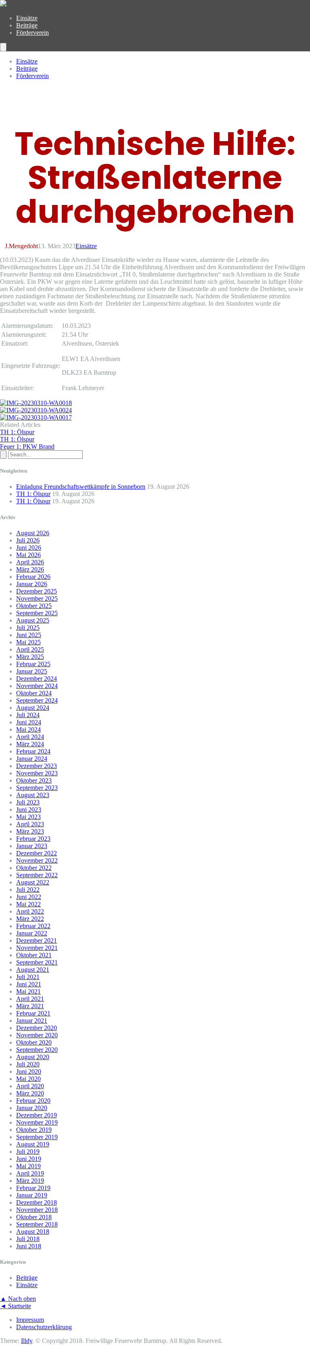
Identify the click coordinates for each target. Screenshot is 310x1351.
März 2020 (30, 1093)
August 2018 (32, 1231)
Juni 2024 (28, 722)
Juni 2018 (28, 1246)
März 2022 (30, 918)
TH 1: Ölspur (33, 493)
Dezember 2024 (36, 678)
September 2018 (37, 1224)
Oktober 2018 (34, 1217)
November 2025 (37, 598)
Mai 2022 (28, 904)
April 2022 (30, 911)
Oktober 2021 (34, 955)
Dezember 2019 (36, 1115)
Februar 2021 (33, 1013)
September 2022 (37, 875)
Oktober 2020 (34, 1042)
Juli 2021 (28, 976)
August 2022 (32, 882)
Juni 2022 (28, 896)
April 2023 (30, 824)
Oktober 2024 (34, 693)
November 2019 (37, 1122)
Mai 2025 (28, 642)
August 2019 (32, 1144)
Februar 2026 (33, 576)
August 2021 (32, 969)
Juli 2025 (28, 627)
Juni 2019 (28, 1158)
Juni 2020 (28, 1071)
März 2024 (30, 744)
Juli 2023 (28, 802)
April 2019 (30, 1173)
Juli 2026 (28, 540)
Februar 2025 (33, 664)
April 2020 (30, 1086)
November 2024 (37, 685)
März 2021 (30, 1006)
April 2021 (30, 998)
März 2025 (30, 656)
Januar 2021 (31, 1020)
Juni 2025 (28, 634)
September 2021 (37, 962)
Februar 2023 (33, 838)
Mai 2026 (28, 554)
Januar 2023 (31, 845)
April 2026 (30, 562)
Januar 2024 (31, 758)
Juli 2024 (28, 714)
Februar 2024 (33, 751)
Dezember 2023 (36, 765)
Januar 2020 (31, 1107)
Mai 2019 (28, 1166)
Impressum (30, 1319)
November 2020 (37, 1035)
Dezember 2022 (36, 853)
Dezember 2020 (36, 1027)
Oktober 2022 (34, 867)
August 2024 (32, 707)
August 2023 (32, 795)
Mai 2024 (28, 729)
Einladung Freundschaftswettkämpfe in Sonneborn (80, 486)
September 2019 (37, 1137)
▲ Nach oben (18, 1298)
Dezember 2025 (36, 591)
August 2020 (32, 1056)
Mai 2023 (28, 816)
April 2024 (30, 736)
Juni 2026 (28, 547)
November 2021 (37, 947)
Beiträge (27, 25)
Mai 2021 (28, 991)
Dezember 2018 (36, 1202)
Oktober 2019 (34, 1129)
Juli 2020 (28, 1064)
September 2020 (37, 1049)
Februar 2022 (33, 925)
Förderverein (32, 32)
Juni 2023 (28, 809)
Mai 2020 (28, 1078)
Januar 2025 (31, 671)
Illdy (26, 1340)
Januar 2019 (31, 1195)
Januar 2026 (31, 584)
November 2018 (37, 1209)
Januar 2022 (31, 933)
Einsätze (27, 18)
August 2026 (32, 533)
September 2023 (37, 787)
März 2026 (30, 569)
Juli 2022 (28, 889)
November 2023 (37, 773)
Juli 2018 (28, 1238)
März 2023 (30, 831)
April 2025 (30, 649)
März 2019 (30, 1180)
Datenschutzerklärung (44, 1327)
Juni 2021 (28, 984)
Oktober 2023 (34, 780)
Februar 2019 (33, 1187)
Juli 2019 (28, 1151)
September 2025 (37, 613)
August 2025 (32, 620)
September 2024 (37, 700)
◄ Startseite (15, 1305)
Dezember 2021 (36, 940)
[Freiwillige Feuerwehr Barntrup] (3, 4)
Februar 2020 (33, 1100)
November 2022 (37, 860)
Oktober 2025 (34, 605)
